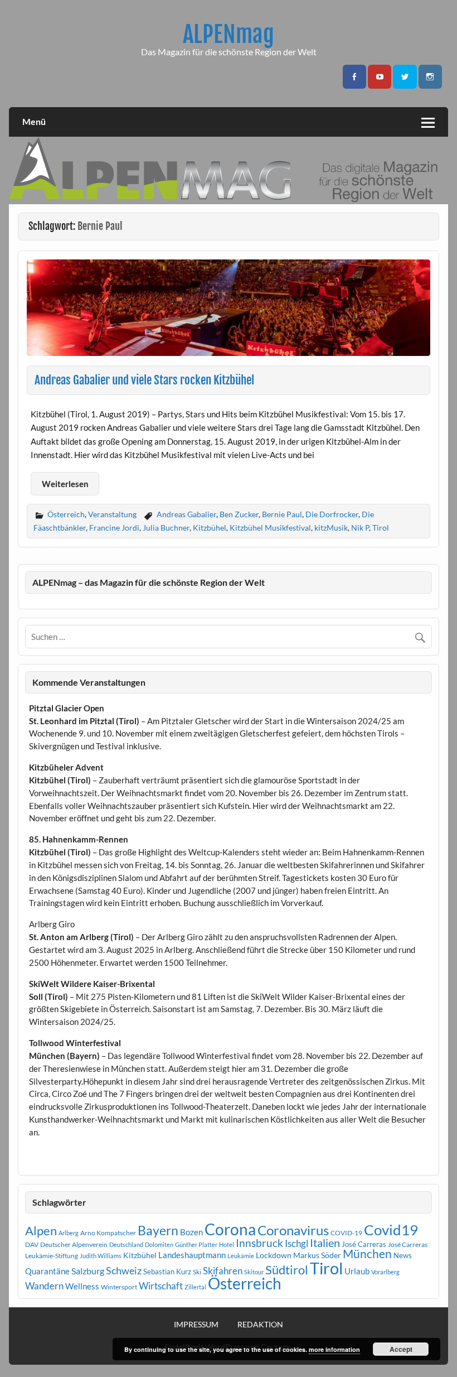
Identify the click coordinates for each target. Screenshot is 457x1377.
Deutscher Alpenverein (74, 1244)
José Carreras (364, 1244)
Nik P (360, 527)
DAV (31, 1244)
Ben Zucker (239, 514)
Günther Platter (196, 1244)
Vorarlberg (385, 1271)
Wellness (82, 1286)
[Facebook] (354, 77)
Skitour (254, 1271)
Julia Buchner (166, 527)
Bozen (191, 1232)
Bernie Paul (282, 514)
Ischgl (296, 1243)
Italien (325, 1242)
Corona (230, 1229)
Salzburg (87, 1270)
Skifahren (222, 1271)
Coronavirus (293, 1230)
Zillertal (195, 1287)
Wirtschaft (161, 1286)
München (367, 1253)
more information (334, 1349)
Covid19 (391, 1229)
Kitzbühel (209, 527)
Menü (34, 121)
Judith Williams (100, 1255)
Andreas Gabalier (186, 514)
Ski (197, 1272)
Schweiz (124, 1270)
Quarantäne (47, 1271)
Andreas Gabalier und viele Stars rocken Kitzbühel (144, 380)
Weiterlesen (65, 484)
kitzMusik (331, 527)
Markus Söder (317, 1255)
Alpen (41, 1231)
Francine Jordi (114, 527)
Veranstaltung (112, 514)
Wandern (44, 1286)
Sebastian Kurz (167, 1271)
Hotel (226, 1244)
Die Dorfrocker (331, 514)
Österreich (66, 514)
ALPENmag (228, 34)
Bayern (158, 1230)
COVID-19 (346, 1233)
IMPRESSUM (196, 1324)
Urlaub (357, 1271)
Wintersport (119, 1287)
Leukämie (240, 1255)
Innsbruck (259, 1242)
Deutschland (126, 1244)
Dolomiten (159, 1244)
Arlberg (69, 1232)
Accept (401, 1349)
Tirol (380, 527)
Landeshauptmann (192, 1255)
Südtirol (286, 1269)
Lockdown (273, 1255)
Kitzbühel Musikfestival (270, 527)
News (402, 1255)
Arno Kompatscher (108, 1233)
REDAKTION (260, 1324)
